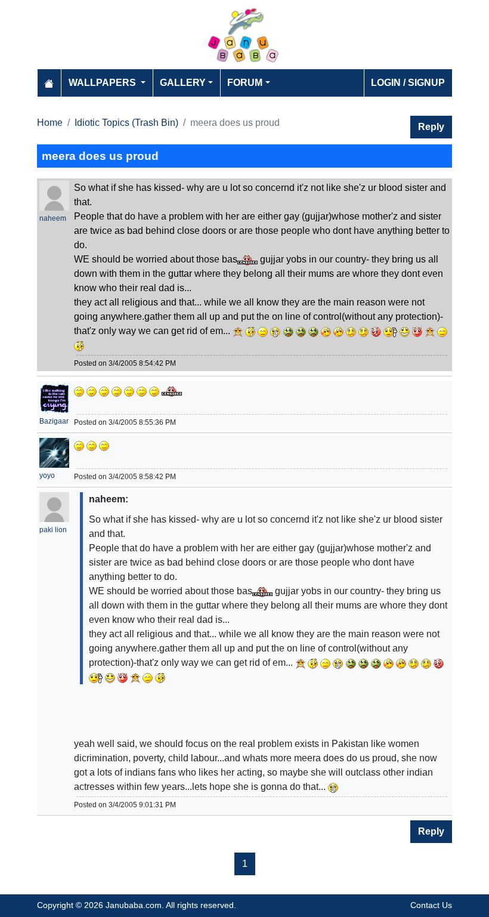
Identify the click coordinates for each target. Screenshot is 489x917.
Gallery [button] (183, 83)
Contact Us (431, 905)
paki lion (53, 530)
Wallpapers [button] (103, 83)
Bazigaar (54, 421)
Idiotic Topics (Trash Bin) (126, 123)
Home (50, 123)
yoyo (47, 475)
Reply (431, 127)
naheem (52, 218)
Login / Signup (408, 83)
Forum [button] (244, 83)
